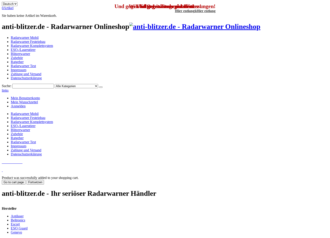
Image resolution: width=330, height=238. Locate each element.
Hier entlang (206, 11)
